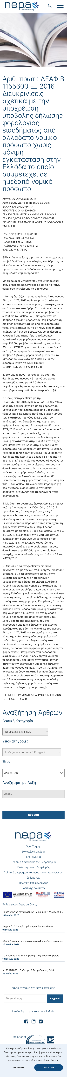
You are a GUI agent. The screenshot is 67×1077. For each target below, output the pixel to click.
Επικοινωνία (33, 856)
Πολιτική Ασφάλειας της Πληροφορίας (33, 862)
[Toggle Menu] (60, 6)
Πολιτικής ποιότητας (33, 888)
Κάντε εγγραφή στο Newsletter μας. (33, 987)
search (50, 5)
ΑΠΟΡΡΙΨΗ (18, 1067)
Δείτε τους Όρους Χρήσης (45, 1060)
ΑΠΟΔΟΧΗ (49, 1067)
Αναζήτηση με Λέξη (19, 782)
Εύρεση (33, 814)
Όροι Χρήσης (33, 846)
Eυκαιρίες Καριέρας (33, 851)
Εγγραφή (55, 998)
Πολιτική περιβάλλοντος (33, 882)
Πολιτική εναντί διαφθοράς (33, 867)
